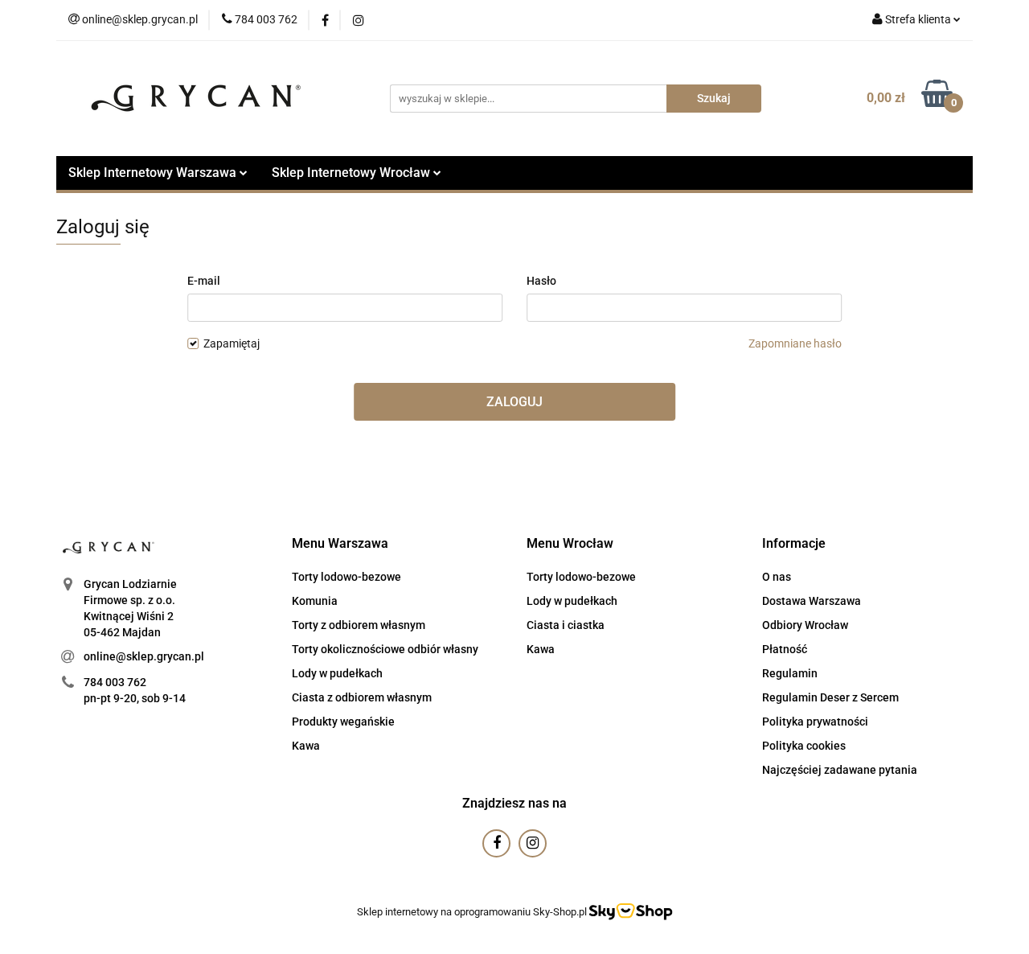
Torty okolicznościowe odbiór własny (385, 649)
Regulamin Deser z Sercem (830, 697)
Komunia (315, 600)
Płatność (784, 649)
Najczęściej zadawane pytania (839, 769)
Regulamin (790, 673)
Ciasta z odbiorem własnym (362, 697)
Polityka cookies (804, 745)
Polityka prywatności (815, 721)
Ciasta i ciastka (566, 625)
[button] (340, 544)
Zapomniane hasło (795, 343)
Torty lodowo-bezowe (346, 576)
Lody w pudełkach (337, 673)
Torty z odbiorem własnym (358, 625)
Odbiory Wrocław (805, 625)
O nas (776, 576)
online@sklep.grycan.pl (144, 656)
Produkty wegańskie (343, 721)
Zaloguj (514, 401)
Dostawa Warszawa (811, 600)
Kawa (306, 745)
